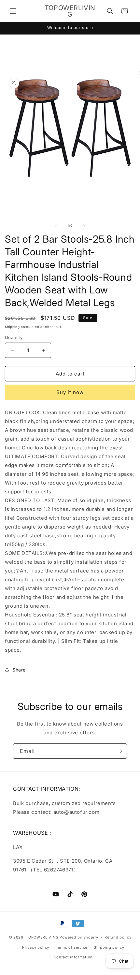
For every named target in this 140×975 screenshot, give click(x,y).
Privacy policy (35, 947)
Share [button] (19, 669)
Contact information (73, 957)
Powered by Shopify (79, 937)
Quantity (13, 337)
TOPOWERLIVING (42, 937)
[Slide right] (84, 226)
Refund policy (118, 937)
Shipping (12, 327)
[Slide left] (56, 226)
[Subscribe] (119, 751)
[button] (13, 11)
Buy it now (70, 392)
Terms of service (71, 947)
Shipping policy (109, 947)
